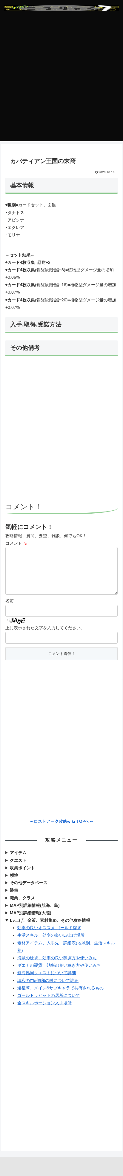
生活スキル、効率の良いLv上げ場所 (50, 935)
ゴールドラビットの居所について (48, 995)
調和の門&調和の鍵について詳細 (48, 980)
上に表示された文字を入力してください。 (45, 627)
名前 (9, 600)
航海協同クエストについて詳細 (46, 972)
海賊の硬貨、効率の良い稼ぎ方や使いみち (57, 957)
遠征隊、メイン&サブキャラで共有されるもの (60, 988)
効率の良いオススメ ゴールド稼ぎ (49, 927)
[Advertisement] (61, 79)
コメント (16, 543)
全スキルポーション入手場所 (44, 1002)
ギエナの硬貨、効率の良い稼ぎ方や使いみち (59, 965)
